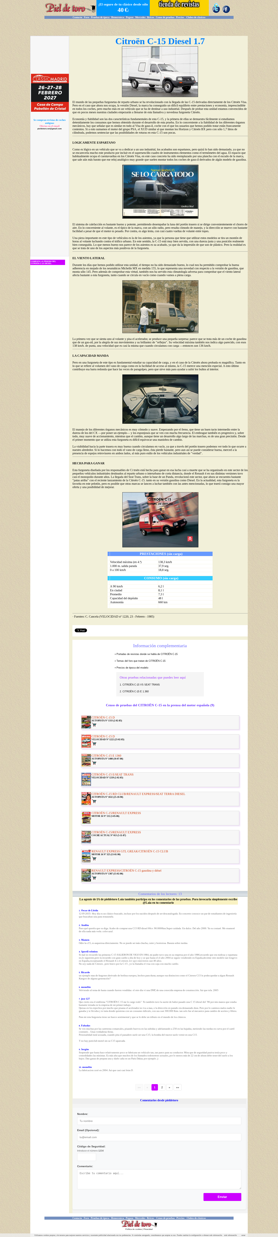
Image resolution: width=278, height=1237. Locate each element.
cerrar (243, 1235)
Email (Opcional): (88, 1130)
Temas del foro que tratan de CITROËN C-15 (140, 660)
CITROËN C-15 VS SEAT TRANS (141, 684)
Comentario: (85, 1166)
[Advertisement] (139, 27)
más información (230, 1235)
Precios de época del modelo (132, 667)
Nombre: (82, 1113)
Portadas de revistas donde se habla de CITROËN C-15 (147, 654)
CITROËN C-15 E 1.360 (136, 691)
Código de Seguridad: (91, 1146)
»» (177, 1087)
